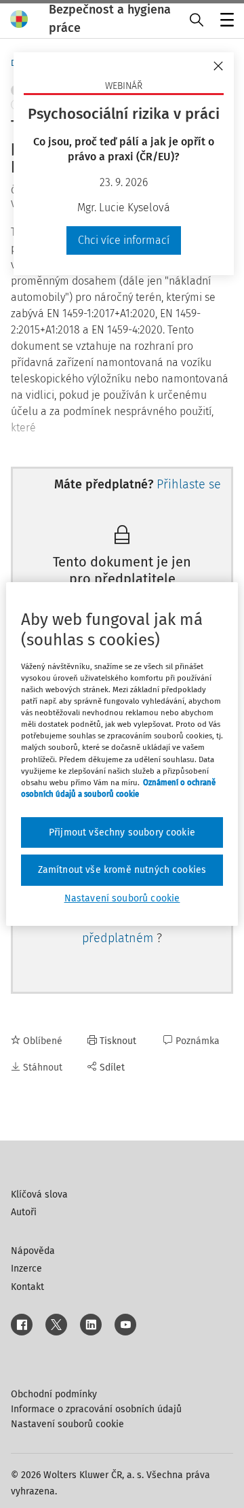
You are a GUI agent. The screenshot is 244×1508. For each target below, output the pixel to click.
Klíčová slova (39, 1194)
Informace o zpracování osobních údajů (96, 1409)
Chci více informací (123, 240)
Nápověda (33, 1251)
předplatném (119, 938)
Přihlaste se (189, 484)
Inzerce (26, 1268)
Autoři (24, 1212)
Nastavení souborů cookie (67, 1424)
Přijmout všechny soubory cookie (122, 832)
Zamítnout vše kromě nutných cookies (122, 870)
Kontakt (27, 1287)
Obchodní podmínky (54, 1394)
